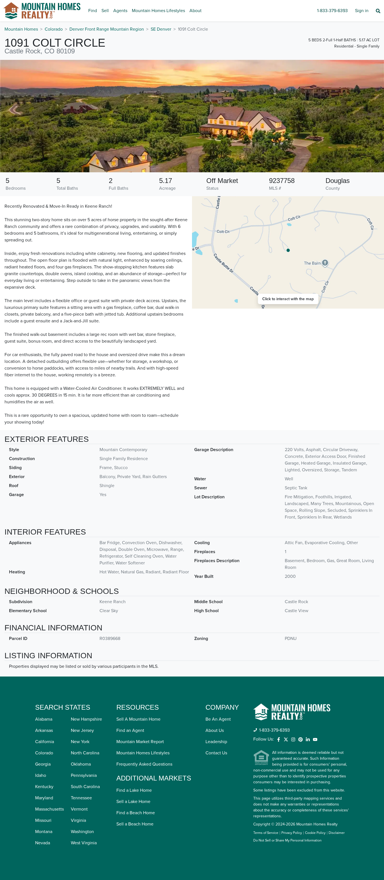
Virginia (78, 820)
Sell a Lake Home (133, 801)
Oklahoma (81, 764)
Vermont (79, 809)
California (44, 742)
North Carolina (85, 753)
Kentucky (44, 786)
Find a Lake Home (134, 790)
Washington (82, 831)
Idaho (40, 775)
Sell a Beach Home (134, 824)
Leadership (216, 742)
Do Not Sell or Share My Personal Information (287, 841)
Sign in (362, 10)
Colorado (54, 29)
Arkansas (44, 730)
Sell (105, 10)
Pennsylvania (84, 775)
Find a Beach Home (135, 813)
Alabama (43, 719)
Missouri (43, 820)
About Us (214, 730)
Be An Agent (218, 719)
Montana (43, 831)
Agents (120, 10)
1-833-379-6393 (332, 10)
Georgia (43, 764)
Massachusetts (49, 809)
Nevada (42, 843)
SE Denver (161, 29)
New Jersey (82, 730)
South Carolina (85, 786)
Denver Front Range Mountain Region (106, 29)
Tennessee (81, 798)
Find (92, 10)
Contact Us (216, 753)
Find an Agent (130, 730)
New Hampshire (86, 719)
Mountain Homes (21, 29)
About (195, 10)
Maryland (44, 798)
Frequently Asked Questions (144, 764)
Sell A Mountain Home (138, 719)
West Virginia (84, 843)
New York (80, 742)
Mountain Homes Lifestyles (158, 10)
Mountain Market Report (140, 742)
